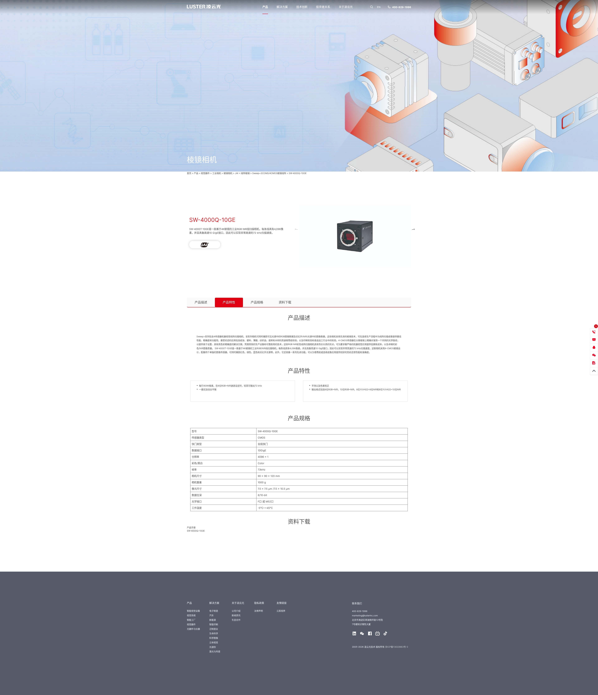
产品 (265, 7)
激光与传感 (214, 651)
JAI (236, 173)
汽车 (211, 615)
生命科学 (213, 633)
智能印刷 (213, 624)
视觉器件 (191, 624)
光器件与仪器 (193, 629)
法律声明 (258, 610)
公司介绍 (236, 610)
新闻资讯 (236, 615)
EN (378, 7)
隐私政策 (259, 602)
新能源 (212, 620)
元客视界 (281, 610)
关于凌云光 (346, 7)
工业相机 (216, 173)
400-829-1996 (401, 7)
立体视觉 (213, 642)
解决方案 (282, 7)
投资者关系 (323, 7)
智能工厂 (191, 620)
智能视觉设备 (193, 610)
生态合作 (236, 620)
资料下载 (285, 302)
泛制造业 (213, 629)
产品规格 (257, 302)
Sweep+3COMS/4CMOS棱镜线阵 (269, 173)
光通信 (212, 647)
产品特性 (229, 302)
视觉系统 (191, 615)
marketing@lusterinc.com (365, 615)
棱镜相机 (228, 173)
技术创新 (302, 7)
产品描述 (201, 302)
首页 (189, 173)
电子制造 (213, 610)
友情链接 (282, 602)
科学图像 (213, 638)
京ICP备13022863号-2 (396, 646)
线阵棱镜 (245, 173)
